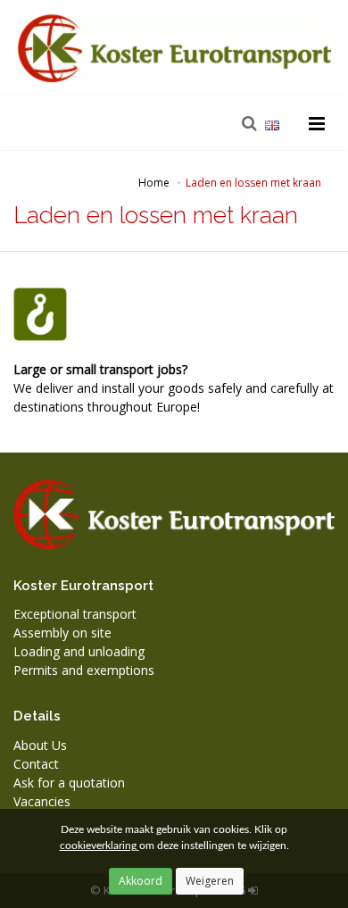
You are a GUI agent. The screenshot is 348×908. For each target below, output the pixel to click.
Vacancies (41, 801)
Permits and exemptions (83, 670)
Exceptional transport (75, 613)
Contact (36, 763)
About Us (40, 745)
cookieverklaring (99, 845)
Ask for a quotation (69, 782)
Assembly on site (62, 632)
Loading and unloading (79, 651)
